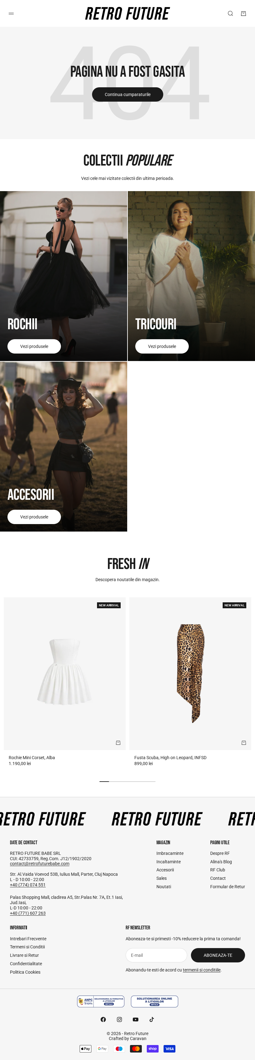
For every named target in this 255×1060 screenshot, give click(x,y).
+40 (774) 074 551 (28, 884)
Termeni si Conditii (27, 946)
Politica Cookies (25, 972)
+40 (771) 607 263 (28, 913)
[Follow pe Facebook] (103, 1019)
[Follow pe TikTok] (152, 1019)
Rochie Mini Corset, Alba (32, 757)
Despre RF (220, 853)
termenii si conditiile (201, 969)
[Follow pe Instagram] (119, 1019)
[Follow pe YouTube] (135, 1019)
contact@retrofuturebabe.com (39, 863)
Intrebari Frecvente (28, 938)
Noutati (163, 886)
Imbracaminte (169, 853)
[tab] (127, 564)
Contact (218, 878)
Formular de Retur (227, 886)
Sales (161, 878)
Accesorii (165, 869)
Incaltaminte (168, 861)
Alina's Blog (221, 861)
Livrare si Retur (24, 955)
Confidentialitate (26, 963)
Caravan (138, 1038)
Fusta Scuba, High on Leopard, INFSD (170, 757)
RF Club (217, 869)
